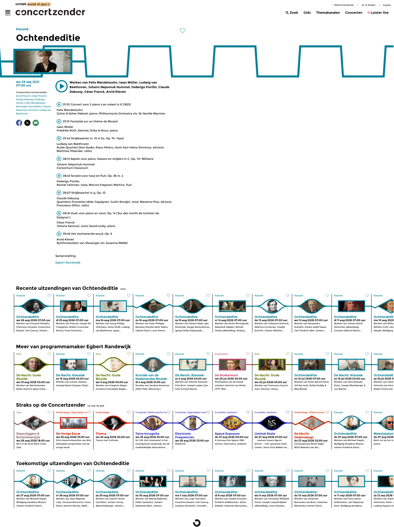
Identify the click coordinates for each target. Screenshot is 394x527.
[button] (61, 86)
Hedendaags (63, 412)
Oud (18, 354)
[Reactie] (36, 123)
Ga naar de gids (95, 405)
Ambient (232, 412)
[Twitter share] (27, 123)
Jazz (18, 412)
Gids (307, 12)
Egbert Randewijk (67, 262)
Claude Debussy (24, 99)
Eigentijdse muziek (81, 412)
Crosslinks (140, 412)
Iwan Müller (34, 106)
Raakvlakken (221, 354)
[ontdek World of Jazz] (39, 4)
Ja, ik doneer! (368, 5)
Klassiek (22, 29)
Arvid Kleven (23, 95)
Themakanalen (328, 12)
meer (123, 289)
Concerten (353, 12)
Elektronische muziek (160, 412)
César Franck (39, 95)
